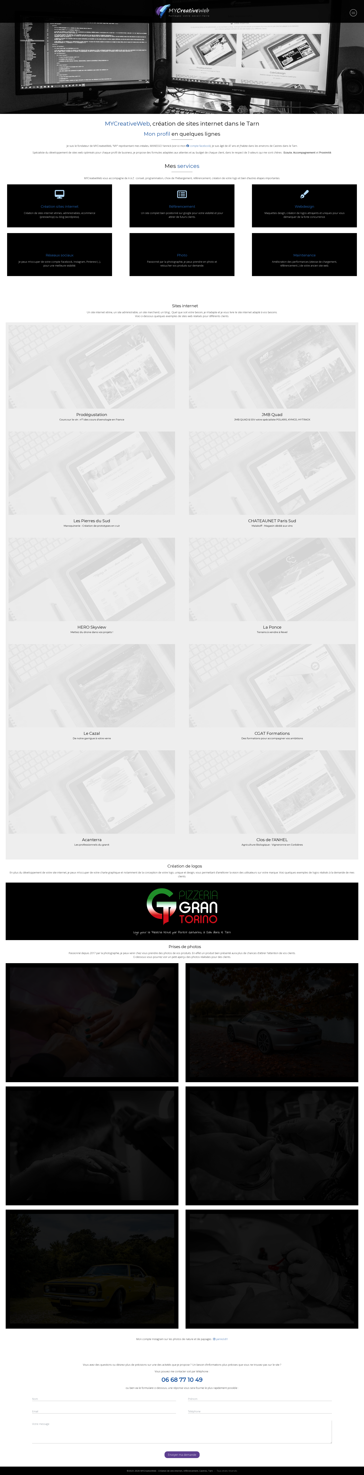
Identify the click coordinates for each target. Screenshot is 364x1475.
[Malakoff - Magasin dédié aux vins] (272, 514)
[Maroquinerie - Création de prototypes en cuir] (92, 514)
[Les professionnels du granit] (92, 833)
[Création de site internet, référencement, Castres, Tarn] (182, 11)
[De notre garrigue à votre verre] (92, 726)
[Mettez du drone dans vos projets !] (92, 620)
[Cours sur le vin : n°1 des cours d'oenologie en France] (92, 407)
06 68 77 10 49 (182, 1379)
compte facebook (199, 146)
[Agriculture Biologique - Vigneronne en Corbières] (272, 833)
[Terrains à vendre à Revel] (272, 620)
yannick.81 (221, 1339)
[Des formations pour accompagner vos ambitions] (272, 726)
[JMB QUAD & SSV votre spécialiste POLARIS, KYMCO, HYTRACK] (272, 407)
